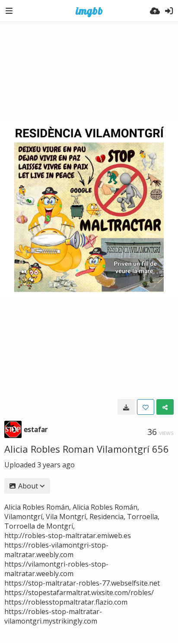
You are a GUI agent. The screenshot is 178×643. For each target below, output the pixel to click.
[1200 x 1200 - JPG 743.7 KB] (126, 407)
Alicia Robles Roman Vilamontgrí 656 (86, 448)
